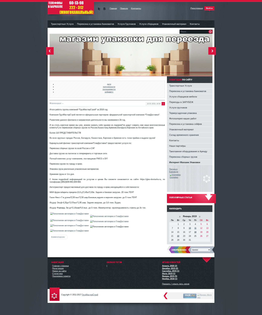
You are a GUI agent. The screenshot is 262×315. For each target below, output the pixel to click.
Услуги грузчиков (178, 107)
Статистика (57, 273)
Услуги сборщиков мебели (183, 96)
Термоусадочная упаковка (183, 113)
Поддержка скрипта (61, 276)
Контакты (195, 24)
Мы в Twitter (99, 9)
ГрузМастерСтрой (71, 7)
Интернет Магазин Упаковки (184, 162)
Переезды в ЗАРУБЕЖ (181, 102)
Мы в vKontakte (104, 9)
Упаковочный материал (174, 24)
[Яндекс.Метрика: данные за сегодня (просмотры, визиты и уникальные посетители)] (204, 296)
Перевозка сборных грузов (183, 157)
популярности (109, 87)
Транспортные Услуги (62, 24)
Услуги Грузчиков (127, 24)
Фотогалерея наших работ (182, 118)
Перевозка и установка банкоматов (95, 24)
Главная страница (60, 266)
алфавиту (109, 92)
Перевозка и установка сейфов (185, 124)
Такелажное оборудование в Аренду (188, 151)
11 (195, 228)
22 (178, 236)
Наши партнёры (177, 146)
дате (109, 84)
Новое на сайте (59, 271)
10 (190, 228)
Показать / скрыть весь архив (175, 284)
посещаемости (109, 89)
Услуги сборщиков (148, 24)
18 (195, 232)
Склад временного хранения (184, 135)
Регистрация (58, 268)
